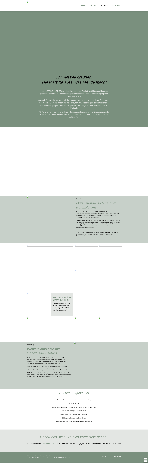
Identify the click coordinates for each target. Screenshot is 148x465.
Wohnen (104, 5)
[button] (29, 161)
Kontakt (116, 5)
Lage (83, 5)
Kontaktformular (47, 443)
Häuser (93, 5)
